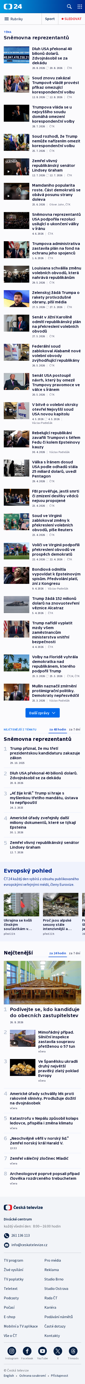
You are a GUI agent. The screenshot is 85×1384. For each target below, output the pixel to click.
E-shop (9, 1316)
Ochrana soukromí (32, 1375)
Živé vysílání (13, 1269)
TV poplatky (13, 1279)
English (9, 1375)
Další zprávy (39, 712)
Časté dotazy (54, 1326)
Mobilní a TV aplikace (21, 1326)
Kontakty (52, 1335)
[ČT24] (13, 6)
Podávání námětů (58, 1316)
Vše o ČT (10, 1335)
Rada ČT (51, 1298)
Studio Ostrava (56, 1288)
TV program (13, 1260)
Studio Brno (54, 1279)
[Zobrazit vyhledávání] (69, 6)
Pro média (52, 1260)
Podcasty (11, 1298)
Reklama (51, 1269)
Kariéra (50, 1307)
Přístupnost (59, 1375)
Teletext (11, 1288)
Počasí (9, 1307)
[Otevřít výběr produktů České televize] (80, 6)
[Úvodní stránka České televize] (23, 1207)
